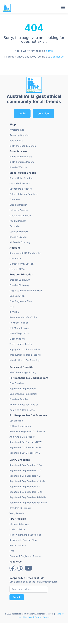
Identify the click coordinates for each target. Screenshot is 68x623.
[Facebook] (12, 568)
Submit (17, 597)
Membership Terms (32, 617)
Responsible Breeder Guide (26, 578)
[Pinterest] (20, 568)
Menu (63, 7)
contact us (57, 56)
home (49, 50)
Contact (46, 617)
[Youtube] (28, 568)
